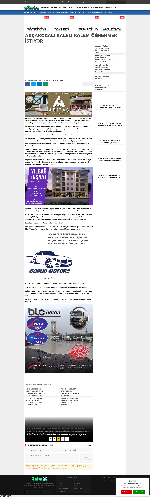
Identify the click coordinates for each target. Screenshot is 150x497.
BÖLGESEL (71, 7)
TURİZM (80, 7)
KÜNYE (77, 2)
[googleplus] (38, 492)
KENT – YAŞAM (110, 7)
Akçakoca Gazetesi (100, 481)
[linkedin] (39, 84)
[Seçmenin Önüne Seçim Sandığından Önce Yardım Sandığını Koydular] (109, 95)
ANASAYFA (45, 7)
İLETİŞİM (83, 2)
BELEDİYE (62, 7)
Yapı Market (114, 481)
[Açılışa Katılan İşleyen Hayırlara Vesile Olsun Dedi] (87, 18)
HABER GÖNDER (61, 2)
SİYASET (54, 7)
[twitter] (33, 84)
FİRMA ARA (28, 2)
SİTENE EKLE (71, 2)
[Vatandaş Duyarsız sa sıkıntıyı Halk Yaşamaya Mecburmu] (109, 147)
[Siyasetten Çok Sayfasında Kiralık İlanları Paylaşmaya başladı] (109, 112)
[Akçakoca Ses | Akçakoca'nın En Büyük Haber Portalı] (132, 481)
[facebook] (27, 84)
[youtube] (49, 492)
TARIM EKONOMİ (97, 7)
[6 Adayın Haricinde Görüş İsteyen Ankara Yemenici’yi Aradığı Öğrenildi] (109, 165)
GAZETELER (53, 2)
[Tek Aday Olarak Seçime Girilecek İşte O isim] (109, 130)
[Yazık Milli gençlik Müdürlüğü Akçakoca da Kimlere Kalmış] (113, 18)
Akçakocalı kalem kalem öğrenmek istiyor (39, 384)
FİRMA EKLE (35, 2)
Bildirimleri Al (138, 492)
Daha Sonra (126, 492)
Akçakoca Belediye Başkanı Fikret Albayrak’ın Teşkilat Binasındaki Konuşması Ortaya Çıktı (66, 13)
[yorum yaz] (45, 84)
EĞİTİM (86, 7)
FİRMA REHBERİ (44, 2)
